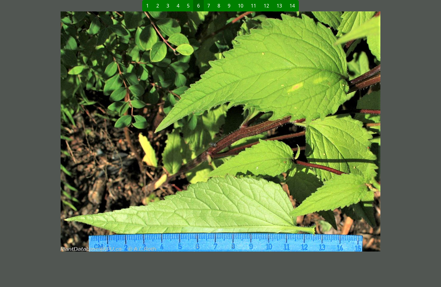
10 (240, 5)
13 (279, 5)
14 (292, 5)
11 (253, 5)
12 (266, 5)
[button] (123, 131)
